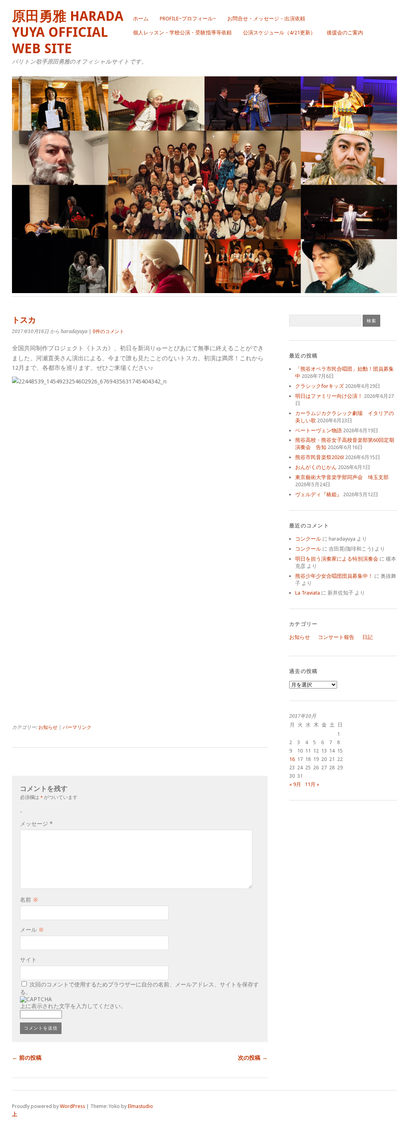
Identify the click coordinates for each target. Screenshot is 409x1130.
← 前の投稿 (27, 1057)
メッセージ (36, 824)
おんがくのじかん (316, 467)
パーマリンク (77, 727)
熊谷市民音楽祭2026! (319, 457)
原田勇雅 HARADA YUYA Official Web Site (67, 32)
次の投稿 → (253, 1057)
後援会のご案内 (345, 33)
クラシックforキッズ (319, 386)
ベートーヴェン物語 (318, 430)
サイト (28, 959)
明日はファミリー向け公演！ (329, 396)
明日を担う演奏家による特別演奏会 (336, 559)
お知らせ (48, 727)
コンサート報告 (336, 637)
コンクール (308, 539)
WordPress (72, 1106)
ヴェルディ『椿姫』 (318, 494)
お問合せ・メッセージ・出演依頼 (266, 19)
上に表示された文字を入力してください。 (73, 1006)
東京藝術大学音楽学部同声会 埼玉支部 (342, 477)
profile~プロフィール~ (188, 19)
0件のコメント (108, 331)
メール (32, 929)
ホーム (141, 19)
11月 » (312, 784)
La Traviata (307, 593)
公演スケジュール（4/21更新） (279, 33)
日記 (367, 637)
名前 (29, 899)
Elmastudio (140, 1106)
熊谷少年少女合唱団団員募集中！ (334, 576)
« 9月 (295, 784)
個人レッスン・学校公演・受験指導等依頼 (182, 33)
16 (292, 759)
